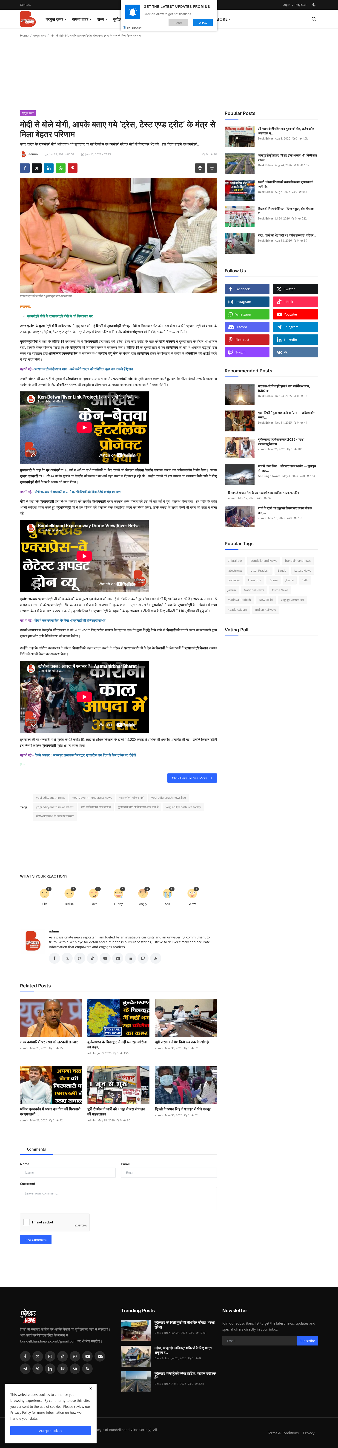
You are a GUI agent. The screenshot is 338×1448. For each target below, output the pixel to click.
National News (254, 590)
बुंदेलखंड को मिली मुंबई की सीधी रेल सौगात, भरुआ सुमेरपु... (185, 1324)
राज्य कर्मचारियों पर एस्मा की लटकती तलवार (49, 1042)
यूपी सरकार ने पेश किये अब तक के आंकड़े (182, 1042)
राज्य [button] (100, 19)
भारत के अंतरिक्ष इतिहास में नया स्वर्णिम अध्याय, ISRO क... (284, 388)
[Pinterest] (37, 1368)
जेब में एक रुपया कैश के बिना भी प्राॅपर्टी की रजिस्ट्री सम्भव (69, 620)
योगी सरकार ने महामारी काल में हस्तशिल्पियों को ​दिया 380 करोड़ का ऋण (77, 492)
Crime (273, 580)
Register (300, 5)
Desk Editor (265, 138)
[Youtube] (87, 1356)
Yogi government (292, 600)
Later (178, 22)
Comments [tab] (36, 1149)
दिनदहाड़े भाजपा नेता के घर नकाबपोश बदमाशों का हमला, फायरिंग (263, 493)
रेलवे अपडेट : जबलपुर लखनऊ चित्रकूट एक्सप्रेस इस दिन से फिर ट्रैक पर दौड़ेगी (85, 755)
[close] (90, 1388)
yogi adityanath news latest (55, 807)
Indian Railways (265, 609)
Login (286, 5)
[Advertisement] (169, 76)
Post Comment (36, 1239)
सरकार (134, 611)
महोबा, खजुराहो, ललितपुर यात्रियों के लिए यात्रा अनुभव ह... (183, 1350)
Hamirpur (254, 580)
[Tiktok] (62, 1356)
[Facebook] (25, 1356)
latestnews (235, 570)
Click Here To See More (189, 778)
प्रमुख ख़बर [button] (54, 19)
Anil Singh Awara (269, 476)
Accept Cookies (50, 1430)
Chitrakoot (235, 561)
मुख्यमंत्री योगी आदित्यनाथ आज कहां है (138, 807)
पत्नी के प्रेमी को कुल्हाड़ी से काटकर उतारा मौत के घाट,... (285, 510)
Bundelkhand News (263, 561)
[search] (313, 19)
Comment (27, 1183)
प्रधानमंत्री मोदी (123, 379)
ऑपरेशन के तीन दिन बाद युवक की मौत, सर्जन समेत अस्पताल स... (286, 131)
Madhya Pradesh (239, 600)
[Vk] (75, 1368)
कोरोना (43, 648)
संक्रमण (75, 347)
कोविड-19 (58, 341)
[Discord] (100, 1356)
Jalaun (232, 590)
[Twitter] (37, 1356)
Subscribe (307, 1341)
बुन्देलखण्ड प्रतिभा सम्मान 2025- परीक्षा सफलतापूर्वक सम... (281, 441)
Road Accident (237, 609)
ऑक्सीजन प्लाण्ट (66, 385)
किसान (204, 648)
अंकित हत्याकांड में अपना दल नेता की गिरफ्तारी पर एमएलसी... (50, 1111)
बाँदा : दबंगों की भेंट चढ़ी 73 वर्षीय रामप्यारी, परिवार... (287, 235)
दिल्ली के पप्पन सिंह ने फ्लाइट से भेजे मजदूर (183, 1109)
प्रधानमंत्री (53, 470)
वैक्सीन (79, 476)
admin (54, 931)
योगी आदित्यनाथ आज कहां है (96, 807)
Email (125, 1164)
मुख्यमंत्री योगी (28, 341)
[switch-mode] (314, 4)
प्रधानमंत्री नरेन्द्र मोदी (121, 326)
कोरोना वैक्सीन (144, 470)
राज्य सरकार (167, 341)
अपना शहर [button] (80, 19)
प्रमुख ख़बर (39, 35)
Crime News (280, 590)
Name (24, 1164)
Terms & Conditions (283, 1433)
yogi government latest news (92, 797)
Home (24, 35)
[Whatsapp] (75, 1356)
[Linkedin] (50, 1368)
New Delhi (266, 600)
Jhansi (290, 580)
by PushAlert (134, 27)
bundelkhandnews (298, 561)
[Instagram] (50, 1356)
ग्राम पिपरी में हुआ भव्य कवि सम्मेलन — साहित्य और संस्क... (286, 415)
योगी (22, 501)
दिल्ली (99, 326)
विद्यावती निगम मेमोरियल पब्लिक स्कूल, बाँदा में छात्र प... (286, 211)
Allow (203, 22)
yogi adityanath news (50, 797)
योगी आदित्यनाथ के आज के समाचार (55, 816)
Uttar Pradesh (259, 570)
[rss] (87, 1368)
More (221, 19)
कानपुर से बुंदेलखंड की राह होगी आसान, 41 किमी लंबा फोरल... (287, 157)
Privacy (309, 1433)
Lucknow (234, 580)
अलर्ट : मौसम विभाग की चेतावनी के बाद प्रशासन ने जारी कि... (285, 184)
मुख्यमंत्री (157, 605)
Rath (305, 580)
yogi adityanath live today (183, 807)
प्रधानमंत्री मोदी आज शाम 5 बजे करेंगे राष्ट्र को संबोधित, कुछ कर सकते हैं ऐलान (83, 369)
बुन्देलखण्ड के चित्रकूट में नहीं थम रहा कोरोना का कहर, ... (117, 1044)
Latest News (302, 570)
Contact (25, 5)
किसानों (76, 648)
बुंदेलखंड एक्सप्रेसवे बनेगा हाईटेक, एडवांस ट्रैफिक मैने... (185, 1375)
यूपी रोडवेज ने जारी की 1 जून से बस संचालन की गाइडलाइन (116, 1111)
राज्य (196, 599)
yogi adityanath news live (168, 797)
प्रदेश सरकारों (29, 476)
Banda (282, 570)
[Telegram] (25, 1368)
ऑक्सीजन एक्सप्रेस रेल (63, 353)
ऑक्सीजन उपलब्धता (107, 385)
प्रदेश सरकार (29, 599)
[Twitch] (62, 1368)
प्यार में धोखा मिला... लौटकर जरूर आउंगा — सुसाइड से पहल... (287, 468)
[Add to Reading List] (212, 168)
